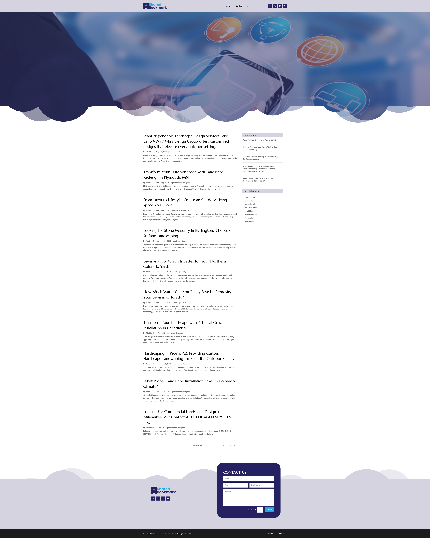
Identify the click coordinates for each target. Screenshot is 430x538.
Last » (234, 445)
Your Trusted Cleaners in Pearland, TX (259, 140)
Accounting (250, 221)
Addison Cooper (152, 182)
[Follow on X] (275, 6)
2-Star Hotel (250, 197)
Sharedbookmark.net (168, 534)
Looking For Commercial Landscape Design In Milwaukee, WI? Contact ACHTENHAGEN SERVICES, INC (187, 417)
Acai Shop (249, 211)
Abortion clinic (251, 207)
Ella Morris (150, 152)
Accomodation (251, 214)
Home (227, 5)
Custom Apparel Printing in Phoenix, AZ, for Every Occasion (260, 157)
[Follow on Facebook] (270, 6)
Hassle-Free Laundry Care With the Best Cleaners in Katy (260, 148)
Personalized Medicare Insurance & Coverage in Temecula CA (258, 179)
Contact (239, 5)
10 (223, 445)
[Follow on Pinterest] (285, 6)
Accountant (250, 218)
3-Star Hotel (250, 201)
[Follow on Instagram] (280, 6)
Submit (269, 509)
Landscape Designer (177, 152)
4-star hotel (250, 204)
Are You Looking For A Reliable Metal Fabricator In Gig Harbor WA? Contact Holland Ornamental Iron (259, 168)
